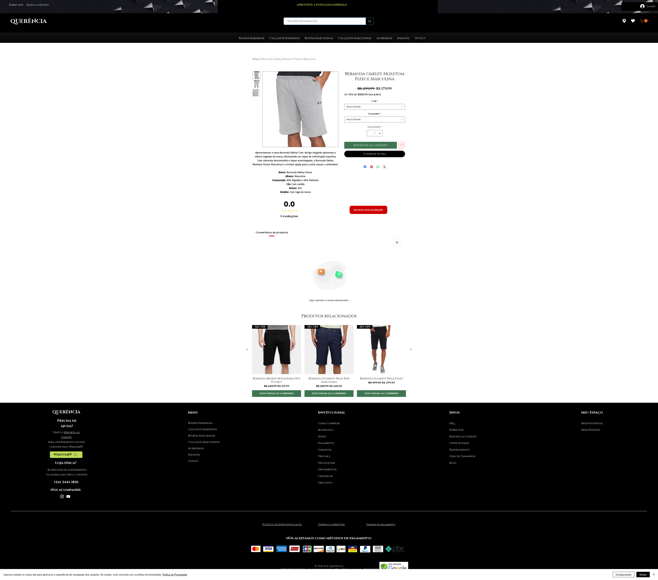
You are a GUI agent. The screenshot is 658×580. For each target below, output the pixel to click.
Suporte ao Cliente (463, 436)
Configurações (623, 574)
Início (256, 59)
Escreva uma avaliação (368, 210)
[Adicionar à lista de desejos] (401, 145)
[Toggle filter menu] (397, 242)
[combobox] (374, 107)
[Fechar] (654, 574)
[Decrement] (369, 133)
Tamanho (374, 113)
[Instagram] (62, 496)
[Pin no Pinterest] (371, 167)
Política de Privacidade (174, 574)
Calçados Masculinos (201, 442)
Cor (374, 101)
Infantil (194, 455)
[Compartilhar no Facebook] (365, 167)
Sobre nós (456, 430)
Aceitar (643, 574)
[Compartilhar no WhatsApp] (378, 167)
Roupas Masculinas (201, 436)
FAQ (452, 423)
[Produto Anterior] (247, 349)
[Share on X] (384, 167)
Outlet (193, 461)
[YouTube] (68, 496)
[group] (329, 361)
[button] (644, 20)
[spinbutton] (375, 133)
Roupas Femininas (200, 423)
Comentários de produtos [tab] (272, 232)
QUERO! (326, 8)
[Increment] (380, 133)
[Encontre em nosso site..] (369, 21)
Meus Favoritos (591, 423)
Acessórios (196, 448)
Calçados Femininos (201, 429)
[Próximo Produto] (411, 349)
